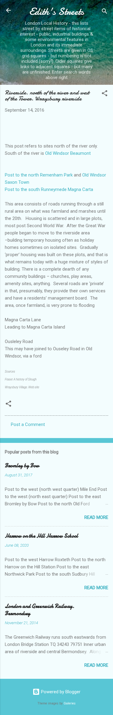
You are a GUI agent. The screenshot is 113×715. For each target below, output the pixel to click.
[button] (104, 94)
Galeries (70, 703)
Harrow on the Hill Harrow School (41, 536)
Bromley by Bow (22, 465)
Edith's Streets (56, 11)
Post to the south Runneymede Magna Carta (49, 189)
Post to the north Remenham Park (39, 175)
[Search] (104, 12)
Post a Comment (28, 424)
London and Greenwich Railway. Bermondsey (39, 609)
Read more (96, 517)
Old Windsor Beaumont (68, 153)
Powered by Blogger (60, 691)
